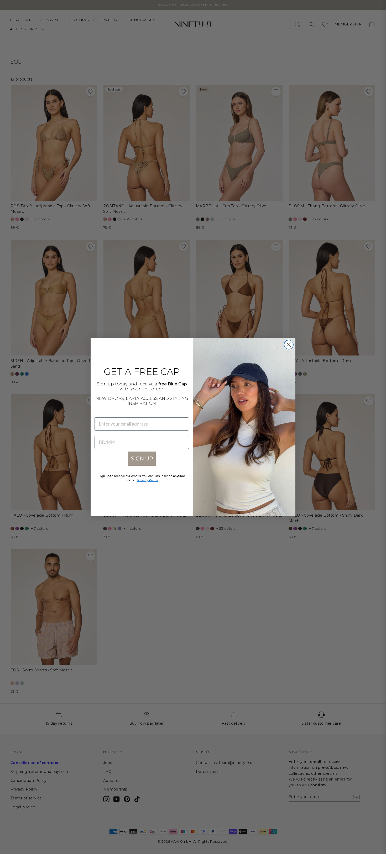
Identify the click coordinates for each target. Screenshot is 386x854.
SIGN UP (142, 458)
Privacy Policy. (147, 480)
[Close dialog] (288, 344)
